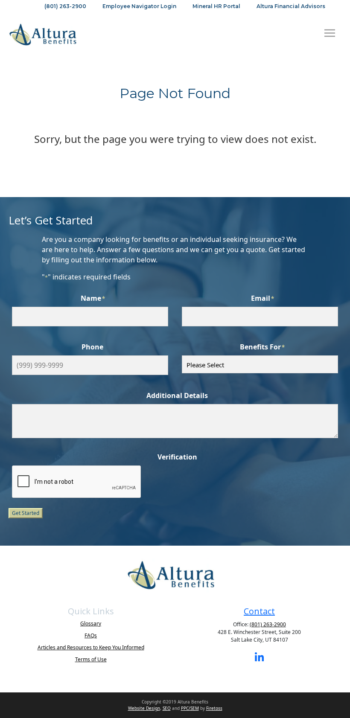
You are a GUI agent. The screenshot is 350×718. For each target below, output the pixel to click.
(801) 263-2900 (65, 6)
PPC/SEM (190, 708)
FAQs (91, 635)
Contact (259, 611)
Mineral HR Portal (216, 6)
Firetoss (214, 708)
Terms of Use (91, 659)
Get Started (25, 513)
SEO (167, 708)
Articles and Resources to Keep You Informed (91, 647)
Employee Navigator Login (139, 6)
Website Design (144, 708)
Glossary (90, 623)
